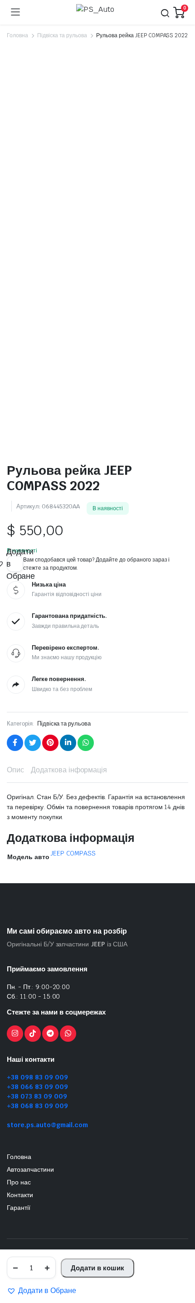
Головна (17, 35)
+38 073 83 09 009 (37, 1096)
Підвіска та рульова (62, 35)
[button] (41, 1290)
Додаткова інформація (69, 770)
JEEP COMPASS (73, 853)
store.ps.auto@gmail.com (47, 1125)
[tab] (15, 770)
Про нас (19, 1182)
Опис (15, 770)
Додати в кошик (97, 1267)
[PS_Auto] (96, 12)
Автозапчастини (30, 1169)
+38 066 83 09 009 (37, 1087)
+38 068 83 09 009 (37, 1106)
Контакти (20, 1195)
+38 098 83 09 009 (37, 1077)
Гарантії (18, 1208)
